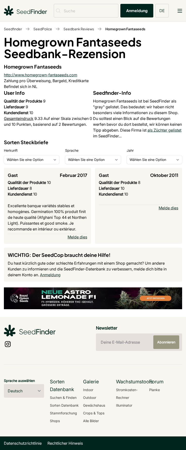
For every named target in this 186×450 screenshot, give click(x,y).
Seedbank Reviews (78, 29)
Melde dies (77, 237)
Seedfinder (13, 29)
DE (162, 10)
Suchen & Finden (63, 397)
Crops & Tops (93, 413)
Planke (154, 390)
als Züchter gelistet (164, 130)
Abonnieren (166, 342)
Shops (55, 421)
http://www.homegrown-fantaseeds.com (40, 74)
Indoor (88, 390)
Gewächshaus (94, 405)
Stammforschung (63, 413)
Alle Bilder (91, 421)
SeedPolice (42, 29)
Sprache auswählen (19, 381)
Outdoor (89, 397)
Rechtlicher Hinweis (65, 443)
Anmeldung (136, 10)
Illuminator (124, 405)
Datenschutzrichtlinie (23, 443)
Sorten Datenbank (64, 405)
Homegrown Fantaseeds (125, 29)
